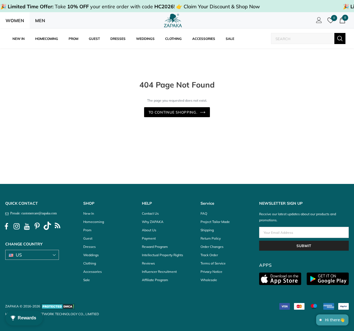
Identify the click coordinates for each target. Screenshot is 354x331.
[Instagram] (17, 227)
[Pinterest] (37, 227)
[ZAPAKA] (173, 20)
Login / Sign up (318, 21)
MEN (40, 20)
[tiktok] (47, 227)
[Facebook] (6, 227)
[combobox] (302, 38)
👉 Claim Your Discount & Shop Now (218, 6)
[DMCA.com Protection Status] (58, 306)
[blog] (58, 227)
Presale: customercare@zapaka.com (33, 213)
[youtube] (27, 227)
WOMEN (15, 20)
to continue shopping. (173, 112)
